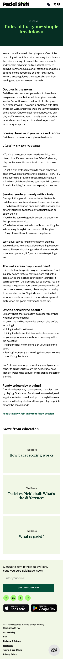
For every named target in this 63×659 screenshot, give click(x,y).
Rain (5, 636)
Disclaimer (8, 645)
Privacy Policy (10, 654)
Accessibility (9, 632)
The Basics (32, 20)
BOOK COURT (54, 650)
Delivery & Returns (12, 641)
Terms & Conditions (12, 650)
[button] (48, 4)
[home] (16, 4)
